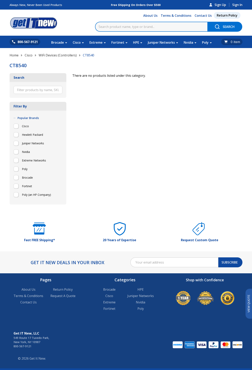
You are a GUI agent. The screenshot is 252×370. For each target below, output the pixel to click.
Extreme (96, 42)
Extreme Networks (34, 160)
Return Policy (227, 15)
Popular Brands (28, 118)
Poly (205, 42)
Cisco (77, 42)
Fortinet (117, 42)
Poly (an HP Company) (36, 195)
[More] (66, 42)
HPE (136, 42)
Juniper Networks (161, 42)
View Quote (248, 304)
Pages (45, 279)
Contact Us (203, 15)
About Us (150, 15)
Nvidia (188, 42)
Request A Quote (63, 296)
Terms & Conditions (176, 15)
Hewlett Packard (32, 135)
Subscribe (230, 262)
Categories (125, 279)
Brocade (57, 42)
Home (14, 55)
